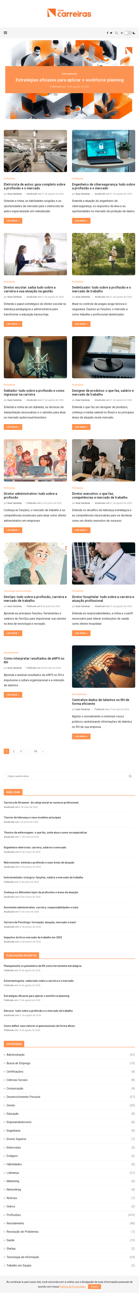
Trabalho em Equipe (71, 1265)
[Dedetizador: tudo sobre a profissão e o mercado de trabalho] (103, 254)
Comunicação (71, 1088)
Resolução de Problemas (71, 1231)
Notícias (71, 1198)
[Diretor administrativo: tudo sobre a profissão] (35, 460)
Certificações (71, 1071)
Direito (71, 1105)
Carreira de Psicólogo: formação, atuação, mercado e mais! (40, 922)
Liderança (71, 1173)
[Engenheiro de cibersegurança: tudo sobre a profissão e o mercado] (103, 151)
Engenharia (71, 1130)
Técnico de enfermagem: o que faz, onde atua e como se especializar (45, 832)
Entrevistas (71, 1147)
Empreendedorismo (71, 1122)
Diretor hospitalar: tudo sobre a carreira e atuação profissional (103, 599)
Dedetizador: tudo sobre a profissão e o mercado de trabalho (101, 289)
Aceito (94, 1286)
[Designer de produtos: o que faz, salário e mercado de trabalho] (103, 357)
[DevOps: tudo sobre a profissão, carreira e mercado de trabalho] (35, 563)
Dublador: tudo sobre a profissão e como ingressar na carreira (34, 392)
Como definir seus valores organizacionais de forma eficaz (39, 1025)
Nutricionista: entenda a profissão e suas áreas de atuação (39, 862)
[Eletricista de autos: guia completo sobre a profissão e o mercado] (35, 151)
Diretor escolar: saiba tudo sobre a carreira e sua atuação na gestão (30, 289)
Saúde (71, 1240)
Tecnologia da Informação (71, 1257)
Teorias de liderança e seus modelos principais (32, 817)
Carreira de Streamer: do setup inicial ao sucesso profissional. (41, 802)
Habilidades (71, 1164)
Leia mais (12, 220)
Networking (71, 1189)
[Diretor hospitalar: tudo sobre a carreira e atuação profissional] (103, 563)
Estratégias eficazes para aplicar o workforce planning (70, 79)
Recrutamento (71, 1223)
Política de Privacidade (72, 1286)
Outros (71, 1206)
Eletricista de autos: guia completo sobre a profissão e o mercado (34, 186)
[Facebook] (107, 33)
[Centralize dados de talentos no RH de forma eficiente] (103, 666)
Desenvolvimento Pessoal (71, 1097)
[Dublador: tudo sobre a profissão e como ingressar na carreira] (35, 357)
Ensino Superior (71, 1139)
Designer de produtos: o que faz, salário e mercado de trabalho (103, 392)
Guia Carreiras (14, 194)
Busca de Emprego (71, 1063)
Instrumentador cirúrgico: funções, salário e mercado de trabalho (43, 877)
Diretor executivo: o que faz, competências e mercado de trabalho (100, 495)
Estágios (71, 1156)
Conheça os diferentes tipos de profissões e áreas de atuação (41, 892)
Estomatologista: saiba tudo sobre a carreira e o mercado (39, 980)
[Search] (116, 33)
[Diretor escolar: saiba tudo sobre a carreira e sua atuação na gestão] (35, 254)
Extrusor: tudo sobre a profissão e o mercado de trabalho (38, 1010)
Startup (71, 1248)
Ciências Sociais (71, 1080)
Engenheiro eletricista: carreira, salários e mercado (35, 847)
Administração (71, 1054)
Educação (71, 1113)
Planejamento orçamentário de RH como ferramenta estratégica (42, 965)
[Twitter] (111, 33)
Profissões (71, 1215)
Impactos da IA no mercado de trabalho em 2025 (33, 937)
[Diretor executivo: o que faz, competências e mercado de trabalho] (103, 460)
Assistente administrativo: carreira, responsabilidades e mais (41, 907)
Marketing (71, 1181)
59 (35, 751)
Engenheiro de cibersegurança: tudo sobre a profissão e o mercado (103, 186)
